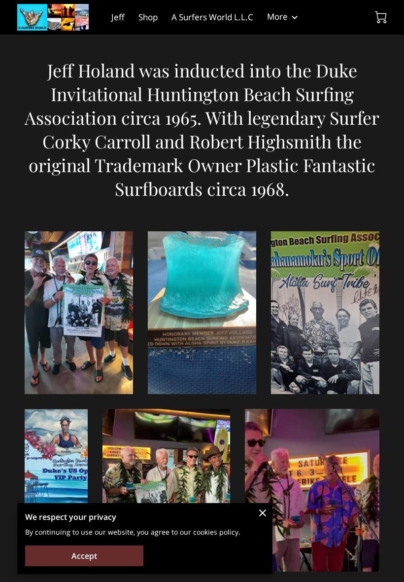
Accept (84, 555)
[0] (381, 17)
